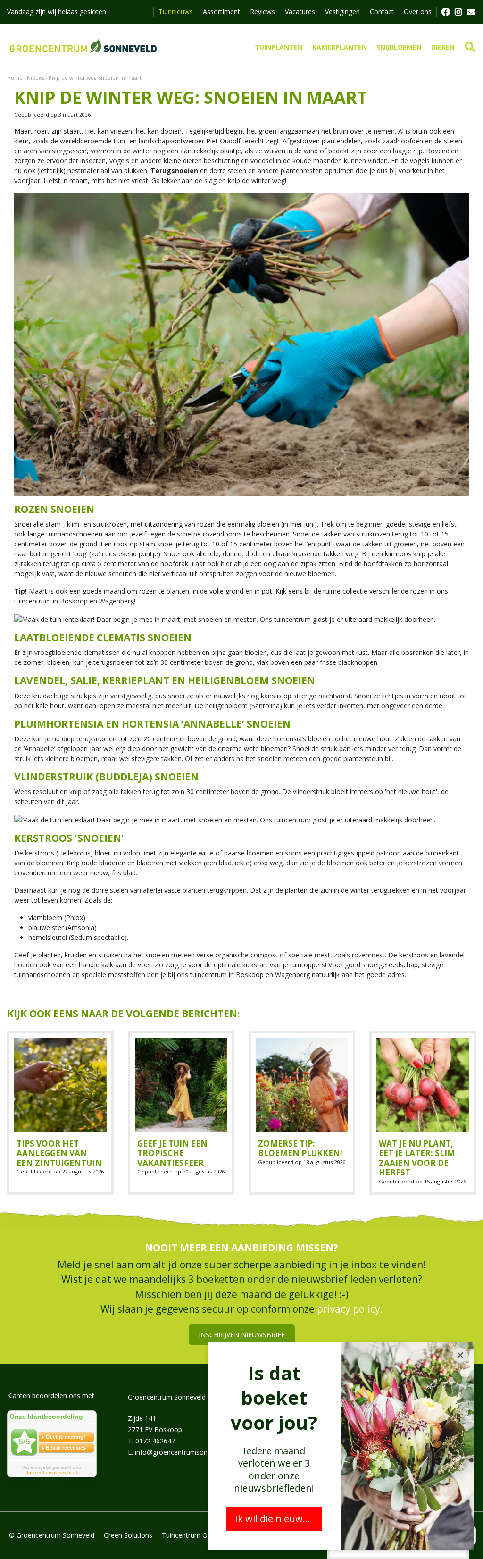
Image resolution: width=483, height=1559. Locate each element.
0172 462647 (155, 1440)
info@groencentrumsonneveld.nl (184, 1452)
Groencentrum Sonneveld (167, 1396)
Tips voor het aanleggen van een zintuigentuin (59, 1153)
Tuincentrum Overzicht (196, 1535)
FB (445, 12)
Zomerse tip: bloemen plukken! (300, 1148)
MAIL (471, 12)
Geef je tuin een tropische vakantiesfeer (172, 1153)
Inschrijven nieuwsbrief (242, 1334)
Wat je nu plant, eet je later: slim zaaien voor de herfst (417, 1158)
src (470, 47)
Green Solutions (128, 1535)
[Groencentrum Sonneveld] (83, 46)
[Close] (460, 1355)
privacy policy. (350, 1309)
